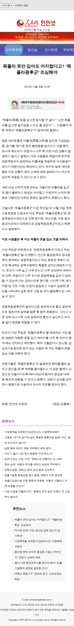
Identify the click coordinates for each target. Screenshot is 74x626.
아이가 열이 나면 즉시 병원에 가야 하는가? (28, 453)
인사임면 (51, 50)
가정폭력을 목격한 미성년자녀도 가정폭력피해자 (31, 432)
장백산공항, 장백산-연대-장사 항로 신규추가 (29, 470)
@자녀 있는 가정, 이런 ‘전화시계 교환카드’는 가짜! (33, 459)
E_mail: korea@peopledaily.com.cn (37, 599)
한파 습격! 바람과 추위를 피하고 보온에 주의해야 (32, 464)
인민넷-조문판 (18, 403)
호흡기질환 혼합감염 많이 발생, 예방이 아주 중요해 (33, 475)
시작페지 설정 (21, 5)
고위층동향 (14, 50)
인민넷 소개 (33, 604)
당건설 (32, 50)
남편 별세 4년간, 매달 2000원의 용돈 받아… (29, 448)
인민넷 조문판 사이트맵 (52, 604)
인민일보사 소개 (18, 604)
